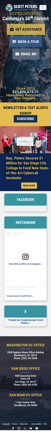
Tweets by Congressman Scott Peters (25, 321)
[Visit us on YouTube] (37, 428)
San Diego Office (25, 368)
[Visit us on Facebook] (13, 428)
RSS (45, 424)
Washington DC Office (25, 345)
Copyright (6, 424)
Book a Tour (28, 41)
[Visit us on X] (25, 428)
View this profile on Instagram (24, 264)
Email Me (28, 54)
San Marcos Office (25, 395)
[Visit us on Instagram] (19, 428)
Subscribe (25, 119)
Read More (29, 185)
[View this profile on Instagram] (25, 256)
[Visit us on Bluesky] (31, 428)
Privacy (15, 424)
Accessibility (36, 424)
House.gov (24, 424)
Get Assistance (28, 29)
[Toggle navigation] (42, 7)
